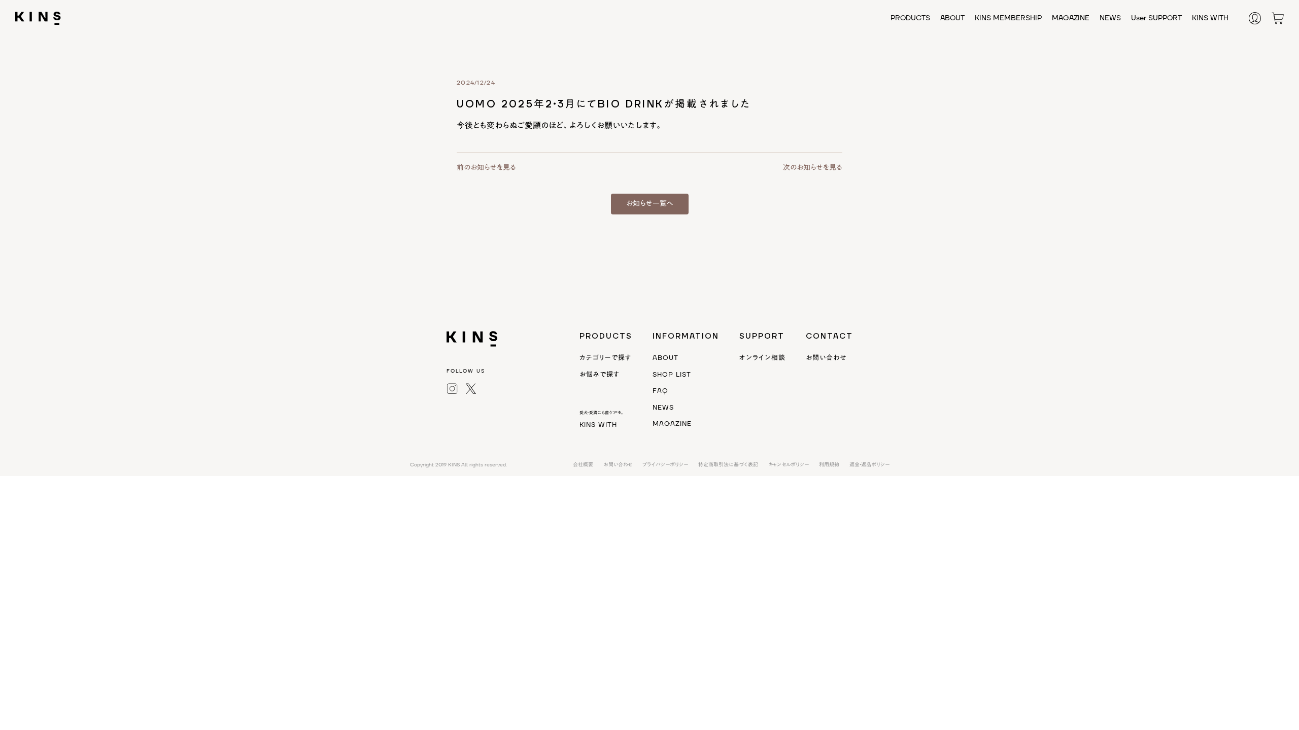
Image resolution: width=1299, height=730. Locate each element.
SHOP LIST (672, 375)
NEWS (1110, 18)
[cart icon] (1278, 18)
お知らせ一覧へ (649, 203)
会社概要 (583, 464)
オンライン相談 (762, 358)
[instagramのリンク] (452, 388)
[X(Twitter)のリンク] (470, 388)
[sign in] (1260, 18)
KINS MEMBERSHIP (1008, 18)
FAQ (660, 391)
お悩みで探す (599, 375)
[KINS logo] (38, 17)
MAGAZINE (1070, 18)
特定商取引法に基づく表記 (728, 464)
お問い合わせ (826, 358)
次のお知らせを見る (812, 167)
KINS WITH (1210, 18)
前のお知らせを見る (486, 167)
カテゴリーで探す (605, 358)
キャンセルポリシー (788, 464)
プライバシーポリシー (665, 464)
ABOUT (952, 18)
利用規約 (829, 464)
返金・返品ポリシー (869, 464)
